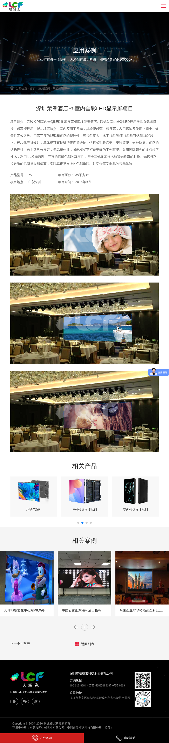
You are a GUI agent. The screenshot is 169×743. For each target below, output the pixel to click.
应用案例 (45, 88)
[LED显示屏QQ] (14, 701)
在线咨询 (46, 738)
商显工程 (58, 88)
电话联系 (130, 738)
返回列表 (87, 644)
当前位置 (22, 88)
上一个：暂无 (20, 644)
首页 (33, 88)
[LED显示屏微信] (25, 701)
